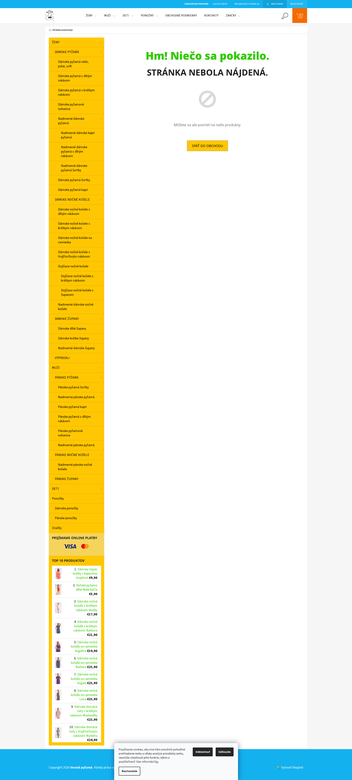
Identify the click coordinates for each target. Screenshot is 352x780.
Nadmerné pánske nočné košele (75, 466)
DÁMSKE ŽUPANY (67, 318)
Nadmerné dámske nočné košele (75, 306)
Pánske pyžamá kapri (72, 407)
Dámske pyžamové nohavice (71, 106)
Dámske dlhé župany (72, 328)
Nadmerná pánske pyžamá (76, 397)
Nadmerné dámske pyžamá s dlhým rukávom (74, 151)
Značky (57, 528)
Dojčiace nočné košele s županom (77, 292)
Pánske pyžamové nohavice (70, 433)
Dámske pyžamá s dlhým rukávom (75, 78)
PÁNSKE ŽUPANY (66, 479)
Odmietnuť (202, 752)
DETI (55, 488)
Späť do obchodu (207, 146)
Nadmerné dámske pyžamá (71, 120)
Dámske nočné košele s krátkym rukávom (74, 225)
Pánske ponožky (66, 518)
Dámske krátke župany (73, 338)
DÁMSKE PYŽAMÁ (67, 52)
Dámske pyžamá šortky (74, 180)
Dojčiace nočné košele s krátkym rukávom (77, 278)
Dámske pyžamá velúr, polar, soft (73, 64)
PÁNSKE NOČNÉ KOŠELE (72, 455)
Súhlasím (224, 752)
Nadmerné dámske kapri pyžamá (78, 135)
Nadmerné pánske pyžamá (76, 445)
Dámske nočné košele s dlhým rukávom (74, 211)
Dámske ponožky (66, 508)
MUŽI (55, 367)
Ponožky (58, 498)
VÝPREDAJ (62, 358)
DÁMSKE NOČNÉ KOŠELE (72, 199)
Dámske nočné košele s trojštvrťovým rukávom (74, 254)
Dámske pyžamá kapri (73, 190)
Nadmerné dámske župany (76, 348)
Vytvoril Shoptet (292, 767)
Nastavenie (129, 771)
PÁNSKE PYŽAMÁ (66, 377)
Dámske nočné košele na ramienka (75, 240)
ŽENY (55, 42)
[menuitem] (91, 15)
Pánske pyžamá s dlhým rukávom (74, 418)
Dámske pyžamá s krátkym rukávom (76, 92)
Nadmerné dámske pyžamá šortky (74, 168)
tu (156, 762)
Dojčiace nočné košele (73, 266)
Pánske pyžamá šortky (73, 387)
